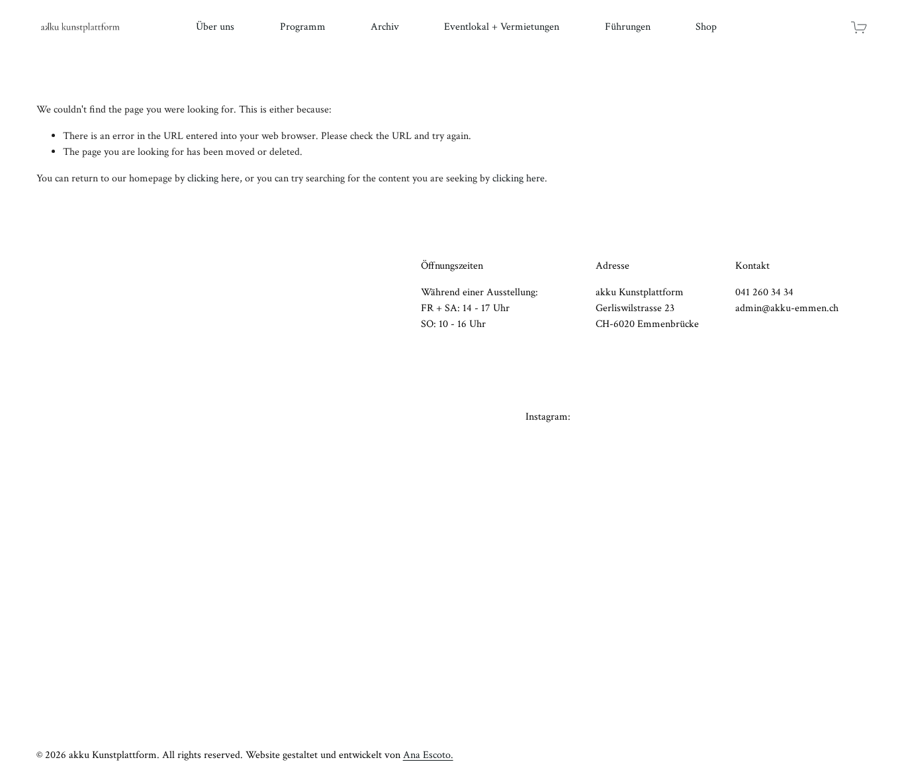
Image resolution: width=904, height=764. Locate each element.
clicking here (213, 178)
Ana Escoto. (428, 755)
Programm (303, 27)
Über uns (215, 27)
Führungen (628, 27)
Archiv (385, 27)
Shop (706, 27)
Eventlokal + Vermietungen (501, 27)
